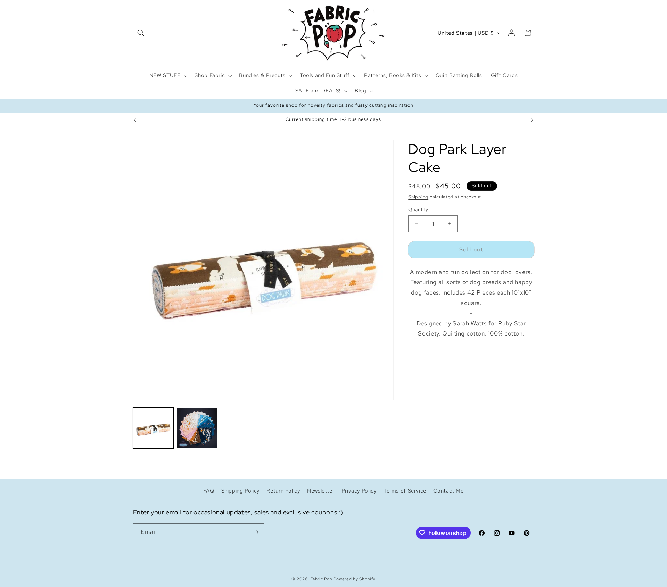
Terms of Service (405, 490)
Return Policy (283, 490)
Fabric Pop (321, 579)
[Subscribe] (256, 531)
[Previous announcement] (135, 120)
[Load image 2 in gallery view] (197, 428)
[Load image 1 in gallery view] (153, 428)
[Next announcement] (532, 120)
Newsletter (320, 490)
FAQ (208, 490)
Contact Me (448, 490)
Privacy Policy (359, 490)
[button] (141, 33)
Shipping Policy (240, 490)
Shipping (418, 197)
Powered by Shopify (354, 579)
